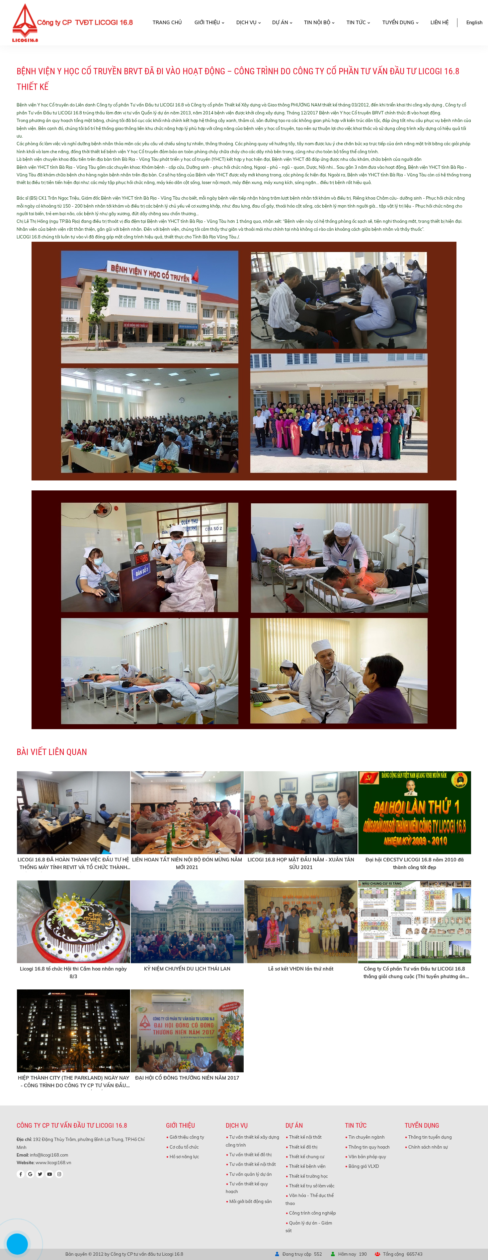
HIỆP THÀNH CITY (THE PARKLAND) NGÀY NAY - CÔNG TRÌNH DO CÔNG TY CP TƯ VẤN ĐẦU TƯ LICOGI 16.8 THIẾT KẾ (73, 1085)
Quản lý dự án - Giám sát (308, 1226)
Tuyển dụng (398, 23)
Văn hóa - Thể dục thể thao (309, 1199)
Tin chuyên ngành (367, 1137)
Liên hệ (439, 23)
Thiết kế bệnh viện (307, 1166)
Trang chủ (167, 23)
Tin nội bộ (317, 23)
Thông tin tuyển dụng (430, 1137)
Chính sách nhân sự (428, 1147)
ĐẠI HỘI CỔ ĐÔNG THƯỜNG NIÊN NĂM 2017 (187, 1078)
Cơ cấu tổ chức (184, 1147)
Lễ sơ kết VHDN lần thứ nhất (300, 969)
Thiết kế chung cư (306, 1156)
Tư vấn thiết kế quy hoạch (247, 1187)
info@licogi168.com (49, 1155)
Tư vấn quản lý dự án (250, 1174)
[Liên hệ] (18, 1249)
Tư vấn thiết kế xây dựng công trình (252, 1140)
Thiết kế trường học (308, 1176)
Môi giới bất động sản (250, 1201)
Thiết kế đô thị (303, 1147)
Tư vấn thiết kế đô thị (250, 1154)
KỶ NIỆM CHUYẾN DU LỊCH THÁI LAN (187, 969)
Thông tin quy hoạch (369, 1147)
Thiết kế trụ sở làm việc (311, 1185)
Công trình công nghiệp (312, 1213)
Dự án (280, 23)
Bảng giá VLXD (364, 1166)
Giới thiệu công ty (187, 1137)
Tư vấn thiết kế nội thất (252, 1164)
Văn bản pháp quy (367, 1156)
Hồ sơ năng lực (184, 1156)
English (474, 23)
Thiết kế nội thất (305, 1137)
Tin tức (356, 23)
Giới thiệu (207, 23)
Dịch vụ (246, 23)
